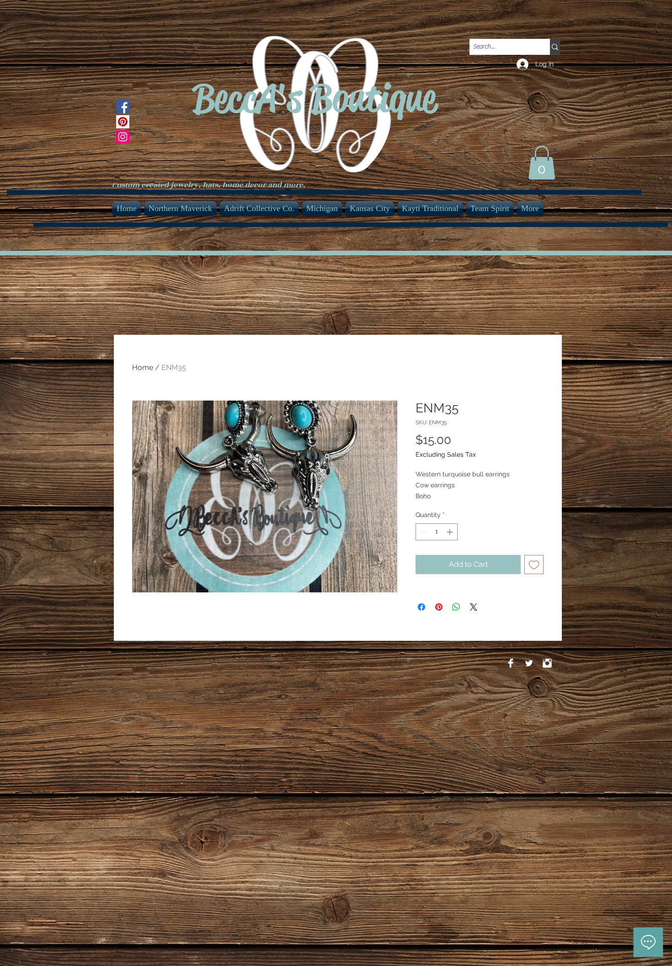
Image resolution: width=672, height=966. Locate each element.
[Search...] (555, 47)
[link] (542, 162)
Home (142, 367)
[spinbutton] (436, 532)
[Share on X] (473, 607)
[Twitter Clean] (528, 663)
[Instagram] (122, 136)
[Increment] (450, 532)
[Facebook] (122, 106)
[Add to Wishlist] (534, 564)
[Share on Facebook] (421, 607)
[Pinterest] (122, 121)
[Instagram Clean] (547, 663)
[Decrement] (422, 532)
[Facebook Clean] (510, 663)
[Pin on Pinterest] (438, 607)
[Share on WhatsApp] (456, 607)
